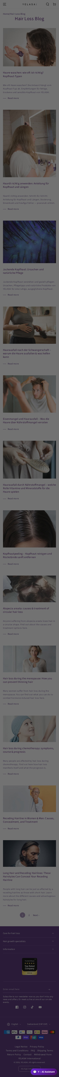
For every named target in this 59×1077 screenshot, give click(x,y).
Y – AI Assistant (44, 1072)
